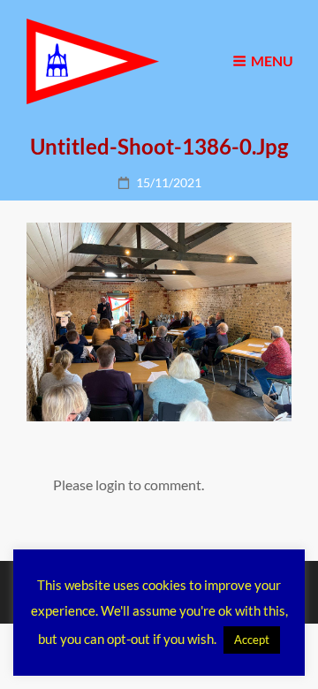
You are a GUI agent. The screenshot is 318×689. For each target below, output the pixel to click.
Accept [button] (251, 639)
